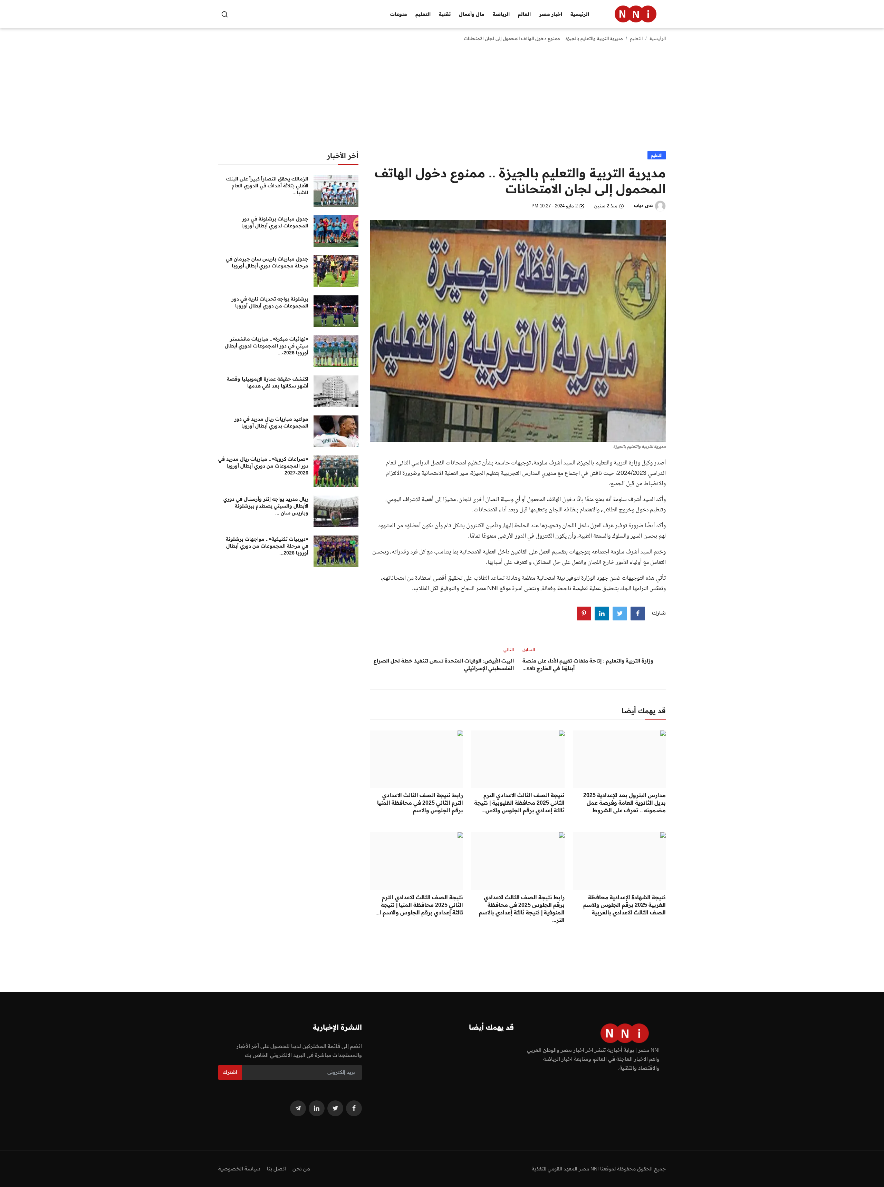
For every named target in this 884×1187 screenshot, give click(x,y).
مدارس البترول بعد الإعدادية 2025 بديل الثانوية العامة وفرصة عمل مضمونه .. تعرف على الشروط (624, 803)
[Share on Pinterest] (584, 613)
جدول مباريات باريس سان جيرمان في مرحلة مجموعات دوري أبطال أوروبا (267, 262)
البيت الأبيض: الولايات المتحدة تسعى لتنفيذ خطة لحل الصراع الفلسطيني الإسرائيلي (444, 664)
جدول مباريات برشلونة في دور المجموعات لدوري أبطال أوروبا (274, 222)
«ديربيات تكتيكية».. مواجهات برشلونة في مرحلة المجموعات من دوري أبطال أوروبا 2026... (267, 546)
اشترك (230, 1072)
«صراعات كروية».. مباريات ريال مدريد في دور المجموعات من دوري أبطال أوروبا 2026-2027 (263, 466)
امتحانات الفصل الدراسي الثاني (431, 463)
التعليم (636, 38)
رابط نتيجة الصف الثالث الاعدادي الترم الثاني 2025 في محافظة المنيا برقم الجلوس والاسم (420, 803)
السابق (528, 649)
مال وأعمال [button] (471, 14)
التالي (508, 649)
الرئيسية (579, 14)
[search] (224, 14)
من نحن (301, 1168)
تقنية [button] (445, 14)
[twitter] (335, 1108)
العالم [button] (524, 14)
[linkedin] (317, 1108)
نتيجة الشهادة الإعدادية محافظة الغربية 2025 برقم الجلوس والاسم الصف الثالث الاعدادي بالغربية (624, 905)
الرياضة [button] (501, 14)
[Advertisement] (442, 99)
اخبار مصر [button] (550, 14)
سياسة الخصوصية (239, 1168)
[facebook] (354, 1108)
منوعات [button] (398, 14)
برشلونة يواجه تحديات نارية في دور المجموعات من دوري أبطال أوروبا (270, 302)
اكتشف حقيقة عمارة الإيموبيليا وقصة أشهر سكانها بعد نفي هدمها (267, 382)
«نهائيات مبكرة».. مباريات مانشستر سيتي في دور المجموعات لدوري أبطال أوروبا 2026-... (266, 346)
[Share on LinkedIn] (602, 613)
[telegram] (298, 1108)
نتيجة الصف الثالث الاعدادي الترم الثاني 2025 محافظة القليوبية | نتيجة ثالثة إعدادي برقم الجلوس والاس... (519, 803)
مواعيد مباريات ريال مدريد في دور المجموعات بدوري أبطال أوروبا (271, 422)
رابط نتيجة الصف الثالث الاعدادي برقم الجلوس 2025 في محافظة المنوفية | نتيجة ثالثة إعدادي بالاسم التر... (521, 908)
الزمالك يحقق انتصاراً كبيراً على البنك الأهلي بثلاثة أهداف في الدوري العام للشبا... (267, 186)
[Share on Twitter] (620, 613)
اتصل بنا (276, 1168)
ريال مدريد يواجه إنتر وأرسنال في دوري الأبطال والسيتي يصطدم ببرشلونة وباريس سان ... (265, 506)
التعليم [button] (423, 14)
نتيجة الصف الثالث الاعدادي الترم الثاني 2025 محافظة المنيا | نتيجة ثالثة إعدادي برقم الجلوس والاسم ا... (419, 905)
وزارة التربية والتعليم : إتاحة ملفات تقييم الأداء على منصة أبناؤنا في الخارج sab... (587, 664)
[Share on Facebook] (638, 613)
